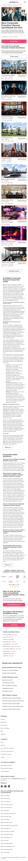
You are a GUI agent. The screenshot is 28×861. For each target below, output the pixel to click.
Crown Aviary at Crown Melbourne (6, 137)
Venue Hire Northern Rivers (7, 834)
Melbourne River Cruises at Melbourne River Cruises (8, 179)
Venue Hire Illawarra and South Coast (9, 825)
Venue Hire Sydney (5, 852)
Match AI (3, 745)
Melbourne (9, 4)
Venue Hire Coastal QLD (6, 807)
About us (3, 719)
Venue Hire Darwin (5, 810)
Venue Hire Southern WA (6, 849)
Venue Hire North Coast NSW (7, 831)
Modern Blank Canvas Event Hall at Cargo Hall (8, 96)
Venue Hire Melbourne (6, 828)
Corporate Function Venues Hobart (11, 703)
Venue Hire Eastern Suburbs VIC (8, 813)
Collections (3, 734)
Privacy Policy (4, 725)
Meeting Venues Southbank (9, 673)
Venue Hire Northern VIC (6, 837)
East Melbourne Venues (8, 682)
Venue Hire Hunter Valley (6, 822)
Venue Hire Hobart (5, 819)
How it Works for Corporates (7, 748)
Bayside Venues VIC (7, 680)
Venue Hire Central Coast (6, 804)
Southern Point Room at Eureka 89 (7, 116)
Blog (2, 731)
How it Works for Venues (6, 765)
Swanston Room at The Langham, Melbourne (7, 200)
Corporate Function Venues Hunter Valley (12, 706)
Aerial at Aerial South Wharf (8, 75)
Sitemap (2, 757)
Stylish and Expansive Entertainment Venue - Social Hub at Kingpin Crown (8, 221)
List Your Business (5, 771)
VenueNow (3, 4)
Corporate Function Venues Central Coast (12, 700)
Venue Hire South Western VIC (8, 846)
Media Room (4, 722)
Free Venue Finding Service (7, 751)
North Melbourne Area (7, 688)
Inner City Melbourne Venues (9, 685)
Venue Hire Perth (4, 840)
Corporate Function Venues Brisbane (11, 698)
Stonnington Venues (7, 691)
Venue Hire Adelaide (5, 795)
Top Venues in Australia (6, 754)
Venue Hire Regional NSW (7, 843)
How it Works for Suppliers (7, 768)
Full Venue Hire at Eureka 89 (8, 262)
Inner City (14, 4)
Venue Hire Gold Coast (6, 816)
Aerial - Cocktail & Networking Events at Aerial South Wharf (8, 241)
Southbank (20, 4)
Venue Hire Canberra (5, 801)
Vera (2, 742)
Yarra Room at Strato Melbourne (6, 158)
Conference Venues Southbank (10, 670)
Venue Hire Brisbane (5, 798)
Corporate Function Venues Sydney (11, 709)
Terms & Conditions (5, 728)
